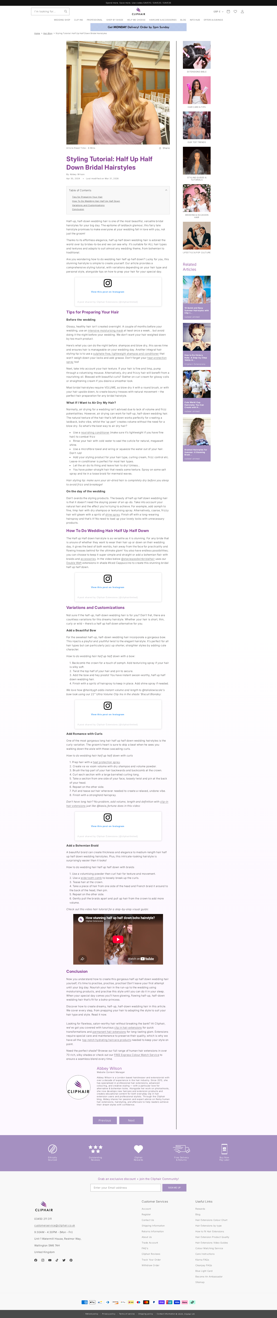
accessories (88, 558)
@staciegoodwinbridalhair (138, 558)
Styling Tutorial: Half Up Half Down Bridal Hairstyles (81, 33)
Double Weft (74, 562)
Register (146, 1214)
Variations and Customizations (88, 205)
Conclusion (78, 209)
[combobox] (50, 11)
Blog (197, 1214)
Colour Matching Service (209, 1248)
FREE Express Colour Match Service (136, 1054)
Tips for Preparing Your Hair (87, 197)
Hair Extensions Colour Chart (211, 1219)
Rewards (200, 1208)
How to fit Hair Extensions (209, 1231)
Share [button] (166, 148)
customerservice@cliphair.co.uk (54, 1225)
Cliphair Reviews (151, 1253)
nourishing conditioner (95, 432)
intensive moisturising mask (105, 330)
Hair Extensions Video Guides (211, 1242)
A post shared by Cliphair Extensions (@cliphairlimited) (107, 302)
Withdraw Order (150, 1265)
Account (146, 1208)
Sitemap (199, 1282)
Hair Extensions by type (208, 1225)
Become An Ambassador (209, 1276)
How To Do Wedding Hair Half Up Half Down (96, 201)
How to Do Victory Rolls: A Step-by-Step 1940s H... (196, 357)
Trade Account (150, 1242)
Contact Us (148, 1219)
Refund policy (91, 1314)
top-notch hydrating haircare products (106, 1039)
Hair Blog (47, 33)
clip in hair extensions (128, 1027)
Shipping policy (145, 1314)
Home (37, 33)
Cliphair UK (189, 1314)
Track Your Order (151, 1259)
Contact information (166, 1314)
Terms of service (127, 1314)
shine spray (112, 514)
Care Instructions (204, 1253)
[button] (78, 20)
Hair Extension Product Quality (212, 1236)
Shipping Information (153, 1225)
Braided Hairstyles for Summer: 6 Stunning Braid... (196, 452)
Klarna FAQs (202, 1259)
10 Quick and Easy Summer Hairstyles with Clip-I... (197, 310)
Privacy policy (108, 1314)
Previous (105, 1120)
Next (131, 1120)
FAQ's (145, 1248)
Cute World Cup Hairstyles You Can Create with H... (194, 405)
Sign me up (174, 1188)
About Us (147, 1236)
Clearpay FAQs (203, 1265)
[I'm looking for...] (65, 11)
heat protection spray (106, 762)
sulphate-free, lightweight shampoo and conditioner (126, 353)
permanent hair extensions (109, 1031)
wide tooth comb (91, 877)
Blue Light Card (204, 1270)
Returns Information (153, 1231)
